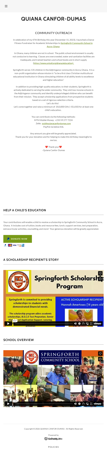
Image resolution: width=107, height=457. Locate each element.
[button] (6, 6)
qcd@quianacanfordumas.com (56, 123)
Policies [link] (53, 447)
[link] (53, 19)
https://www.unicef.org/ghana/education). (54, 63)
